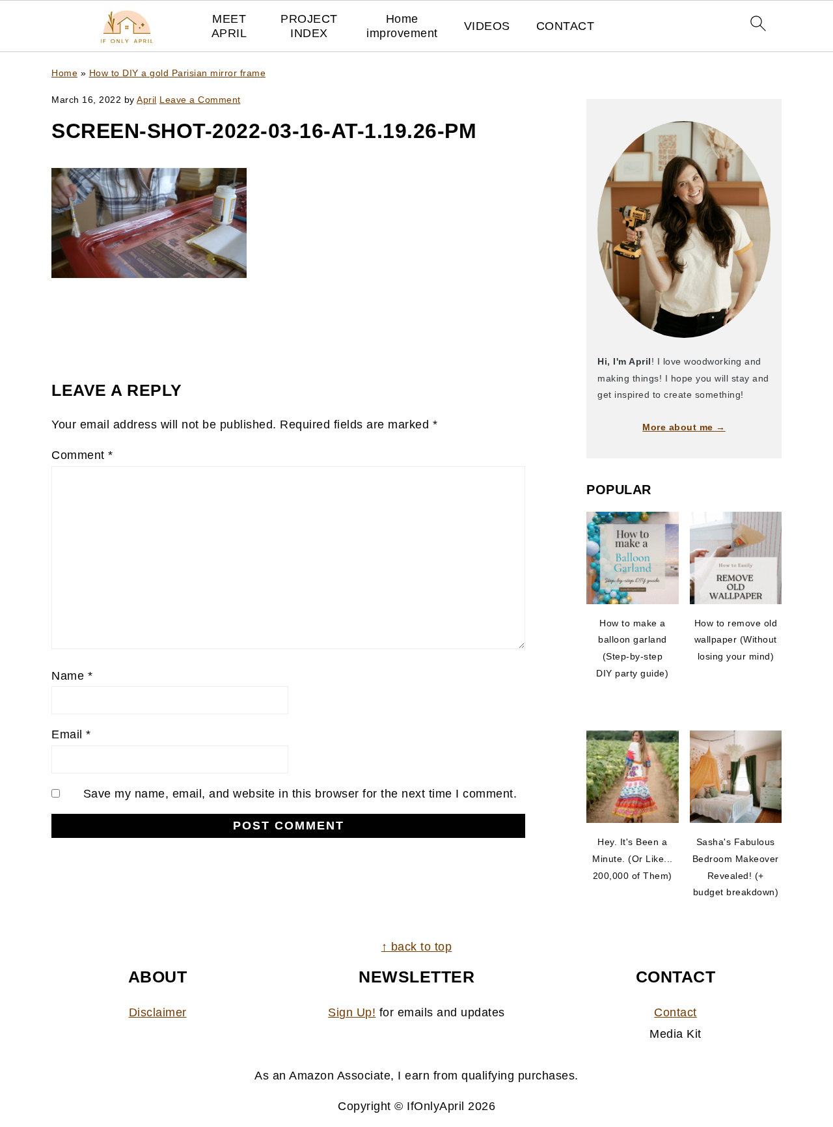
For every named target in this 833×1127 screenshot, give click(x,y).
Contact (675, 1012)
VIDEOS (487, 26)
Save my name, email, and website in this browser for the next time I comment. (300, 793)
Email (71, 734)
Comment (82, 455)
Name (71, 675)
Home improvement (402, 26)
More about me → (684, 427)
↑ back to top (416, 946)
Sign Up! (352, 1012)
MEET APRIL (229, 26)
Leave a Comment (200, 99)
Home (64, 73)
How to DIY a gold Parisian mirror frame (177, 73)
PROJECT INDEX (309, 26)
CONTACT (565, 26)
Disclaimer (158, 1012)
